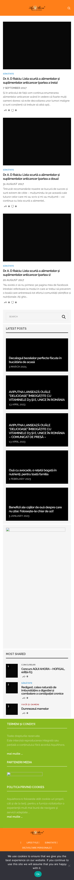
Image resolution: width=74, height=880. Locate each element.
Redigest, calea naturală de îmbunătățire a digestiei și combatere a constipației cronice (42, 690)
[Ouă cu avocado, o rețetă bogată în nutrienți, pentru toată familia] (37, 467)
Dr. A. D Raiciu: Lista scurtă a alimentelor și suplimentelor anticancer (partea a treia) (31, 80)
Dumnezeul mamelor (35, 708)
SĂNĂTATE (8, 74)
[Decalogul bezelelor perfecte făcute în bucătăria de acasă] (37, 355)
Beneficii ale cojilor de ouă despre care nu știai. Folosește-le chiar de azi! (35, 509)
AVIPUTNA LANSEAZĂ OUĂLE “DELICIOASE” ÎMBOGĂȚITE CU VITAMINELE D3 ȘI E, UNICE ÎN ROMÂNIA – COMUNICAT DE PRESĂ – (37, 431)
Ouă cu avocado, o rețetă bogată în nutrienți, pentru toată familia (33, 472)
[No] (69, 866)
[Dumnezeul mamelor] (12, 709)
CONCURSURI (28, 665)
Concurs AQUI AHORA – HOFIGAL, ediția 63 (43, 670)
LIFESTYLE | (33, 842)
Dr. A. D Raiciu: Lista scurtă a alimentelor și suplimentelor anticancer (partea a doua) (31, 177)
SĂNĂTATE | (51, 842)
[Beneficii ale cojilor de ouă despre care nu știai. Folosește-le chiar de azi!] (37, 504)
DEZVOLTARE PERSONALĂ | (37, 848)
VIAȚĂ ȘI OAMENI (30, 705)
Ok (38, 874)
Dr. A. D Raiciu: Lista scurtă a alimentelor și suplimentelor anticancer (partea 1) (31, 273)
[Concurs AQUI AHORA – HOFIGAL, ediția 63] (12, 671)
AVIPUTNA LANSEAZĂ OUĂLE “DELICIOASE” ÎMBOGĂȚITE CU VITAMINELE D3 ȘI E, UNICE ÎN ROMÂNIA (37, 396)
